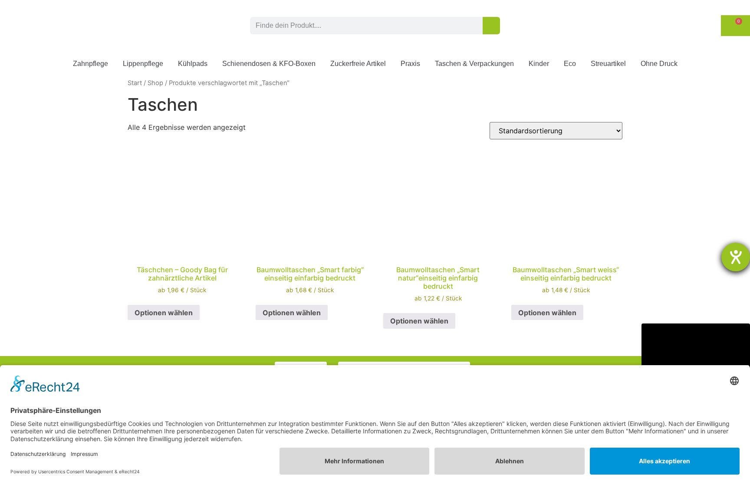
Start (135, 83)
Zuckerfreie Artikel (358, 63)
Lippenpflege (143, 63)
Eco (570, 63)
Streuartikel (608, 63)
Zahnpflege (90, 63)
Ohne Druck (659, 63)
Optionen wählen (164, 312)
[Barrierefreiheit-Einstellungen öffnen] (735, 257)
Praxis (410, 63)
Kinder (539, 63)
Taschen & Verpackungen (474, 63)
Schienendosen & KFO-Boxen (269, 63)
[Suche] (491, 25)
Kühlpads (192, 63)
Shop (155, 83)
